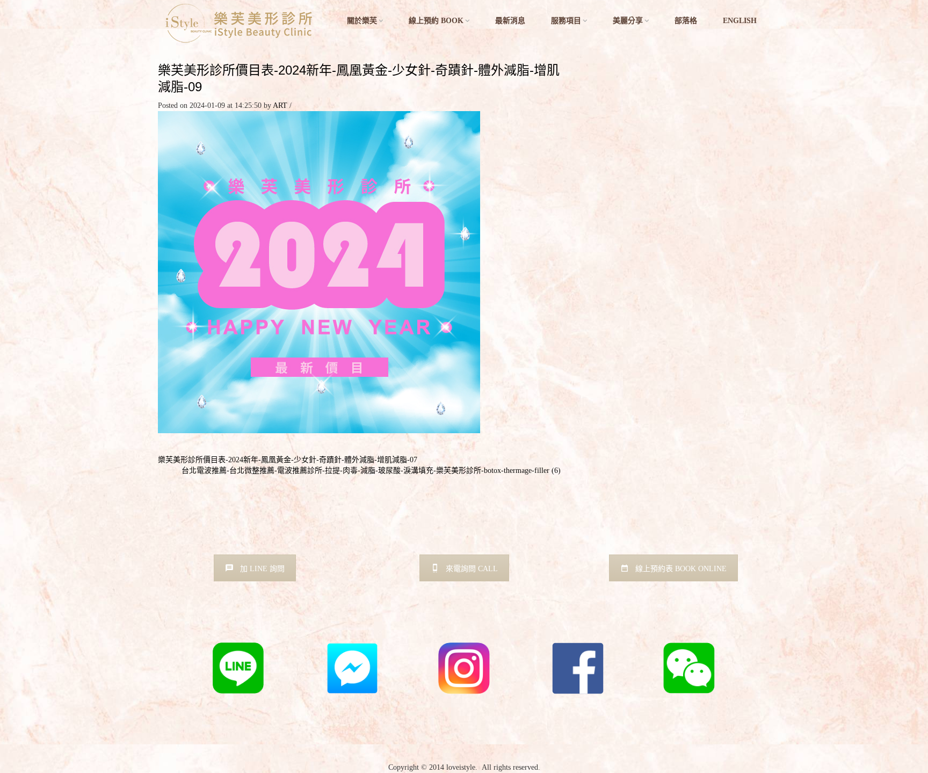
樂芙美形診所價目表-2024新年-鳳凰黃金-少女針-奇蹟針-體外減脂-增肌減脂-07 (287, 460)
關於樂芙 (362, 21)
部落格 (686, 21)
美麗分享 (628, 21)
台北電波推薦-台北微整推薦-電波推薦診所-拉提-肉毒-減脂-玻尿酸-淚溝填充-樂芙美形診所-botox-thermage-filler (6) (371, 470)
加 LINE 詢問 (262, 569)
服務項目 (566, 21)
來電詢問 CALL (472, 569)
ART (280, 105)
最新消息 (510, 21)
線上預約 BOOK (436, 21)
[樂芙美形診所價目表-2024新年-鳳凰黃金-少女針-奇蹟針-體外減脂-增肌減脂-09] (319, 272)
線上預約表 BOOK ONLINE (681, 569)
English (740, 21)
